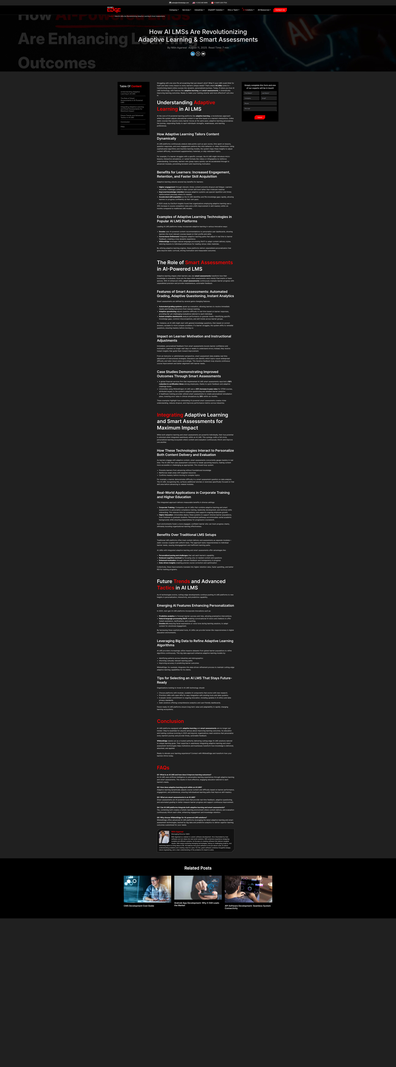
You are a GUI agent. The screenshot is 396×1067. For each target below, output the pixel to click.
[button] (260, 117)
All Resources (263, 10)
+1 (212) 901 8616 (201, 3)
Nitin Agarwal (179, 47)
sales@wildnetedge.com (180, 3)
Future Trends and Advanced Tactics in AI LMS (132, 116)
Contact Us (280, 10)
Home (111, 16)
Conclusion (125, 122)
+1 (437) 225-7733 (220, 3)
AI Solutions (248, 10)
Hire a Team (233, 10)
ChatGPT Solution (215, 10)
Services (186, 10)
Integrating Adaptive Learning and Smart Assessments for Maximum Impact (132, 109)
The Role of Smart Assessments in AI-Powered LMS (132, 100)
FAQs (123, 127)
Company (173, 10)
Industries (199, 10)
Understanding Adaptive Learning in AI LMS (130, 93)
